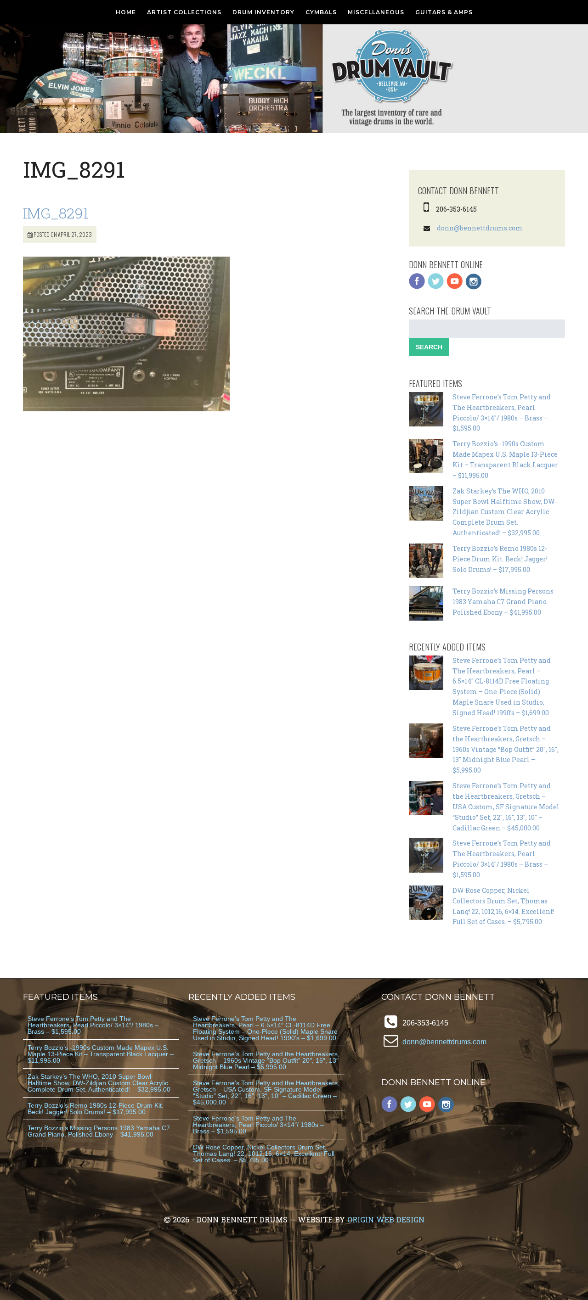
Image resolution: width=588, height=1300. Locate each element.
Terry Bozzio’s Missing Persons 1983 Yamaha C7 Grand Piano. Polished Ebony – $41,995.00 (503, 601)
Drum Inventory (263, 12)
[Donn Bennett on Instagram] (473, 287)
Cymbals (321, 12)
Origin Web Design (385, 1219)
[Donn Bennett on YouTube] (455, 287)
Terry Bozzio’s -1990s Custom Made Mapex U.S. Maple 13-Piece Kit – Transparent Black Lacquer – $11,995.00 (101, 1054)
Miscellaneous (376, 12)
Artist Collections (184, 12)
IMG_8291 (56, 213)
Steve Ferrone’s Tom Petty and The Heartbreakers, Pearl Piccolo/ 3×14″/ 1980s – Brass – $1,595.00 (93, 1025)
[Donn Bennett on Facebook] (417, 287)
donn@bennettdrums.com (480, 228)
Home (126, 12)
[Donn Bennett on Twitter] (436, 287)
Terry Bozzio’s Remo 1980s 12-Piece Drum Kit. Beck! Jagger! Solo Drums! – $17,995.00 (500, 559)
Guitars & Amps (444, 12)
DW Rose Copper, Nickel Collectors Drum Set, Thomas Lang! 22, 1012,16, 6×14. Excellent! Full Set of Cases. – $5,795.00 (263, 1153)
